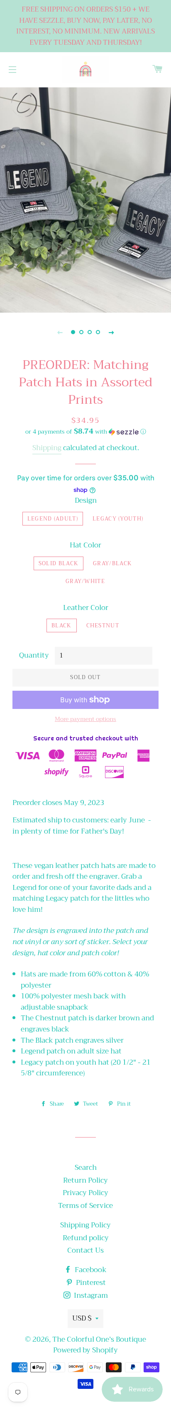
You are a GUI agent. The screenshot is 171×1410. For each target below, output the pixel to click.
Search (86, 1168)
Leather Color (85, 608)
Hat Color (85, 545)
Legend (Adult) (52, 518)
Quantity (34, 655)
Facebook (90, 1270)
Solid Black (58, 563)
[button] (85, 431)
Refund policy (86, 1238)
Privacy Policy (85, 1193)
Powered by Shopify (85, 1350)
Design (86, 500)
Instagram (90, 1295)
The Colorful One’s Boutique (99, 1339)
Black (61, 625)
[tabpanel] (85, 199)
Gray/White (85, 581)
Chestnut (102, 625)
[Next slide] (111, 332)
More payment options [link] (85, 719)
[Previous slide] (60, 332)
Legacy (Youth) (118, 518)
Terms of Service (85, 1206)
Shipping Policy (85, 1225)
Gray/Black (112, 563)
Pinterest (90, 1283)
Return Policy (85, 1180)
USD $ (81, 1318)
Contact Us (85, 1250)
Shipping (46, 448)
